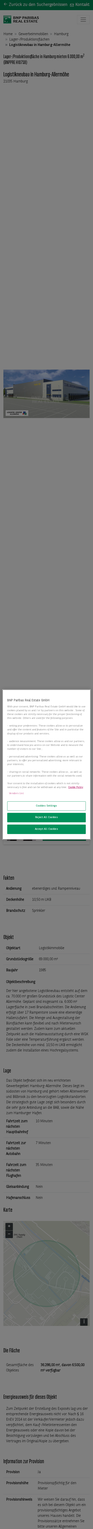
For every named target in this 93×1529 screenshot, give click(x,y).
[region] (46, 764)
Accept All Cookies (46, 829)
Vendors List (16, 793)
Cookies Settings (46, 805)
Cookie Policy (75, 787)
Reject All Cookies (46, 817)
